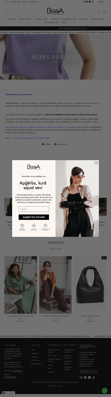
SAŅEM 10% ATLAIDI (34, 217)
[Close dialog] (96, 162)
